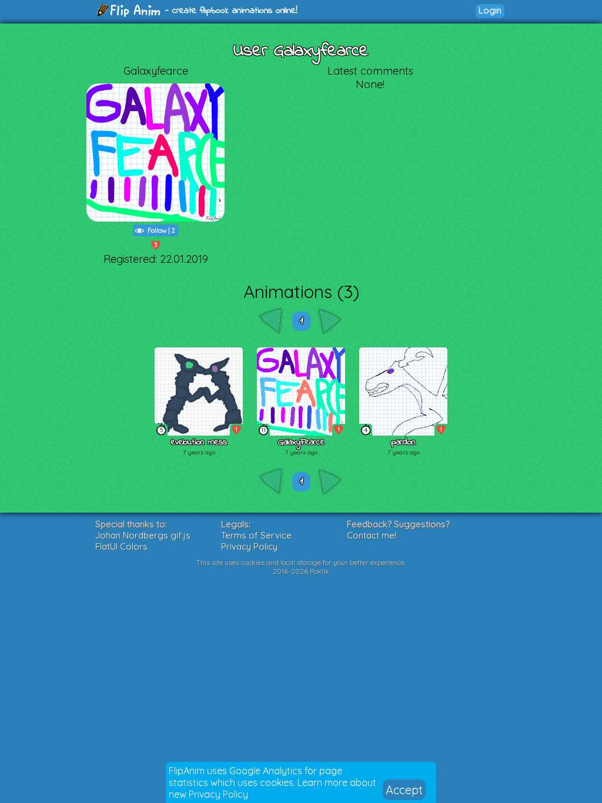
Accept (404, 789)
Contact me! (371, 535)
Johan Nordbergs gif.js (142, 535)
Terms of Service (256, 535)
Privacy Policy (218, 794)
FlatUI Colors (121, 546)
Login (490, 10)
